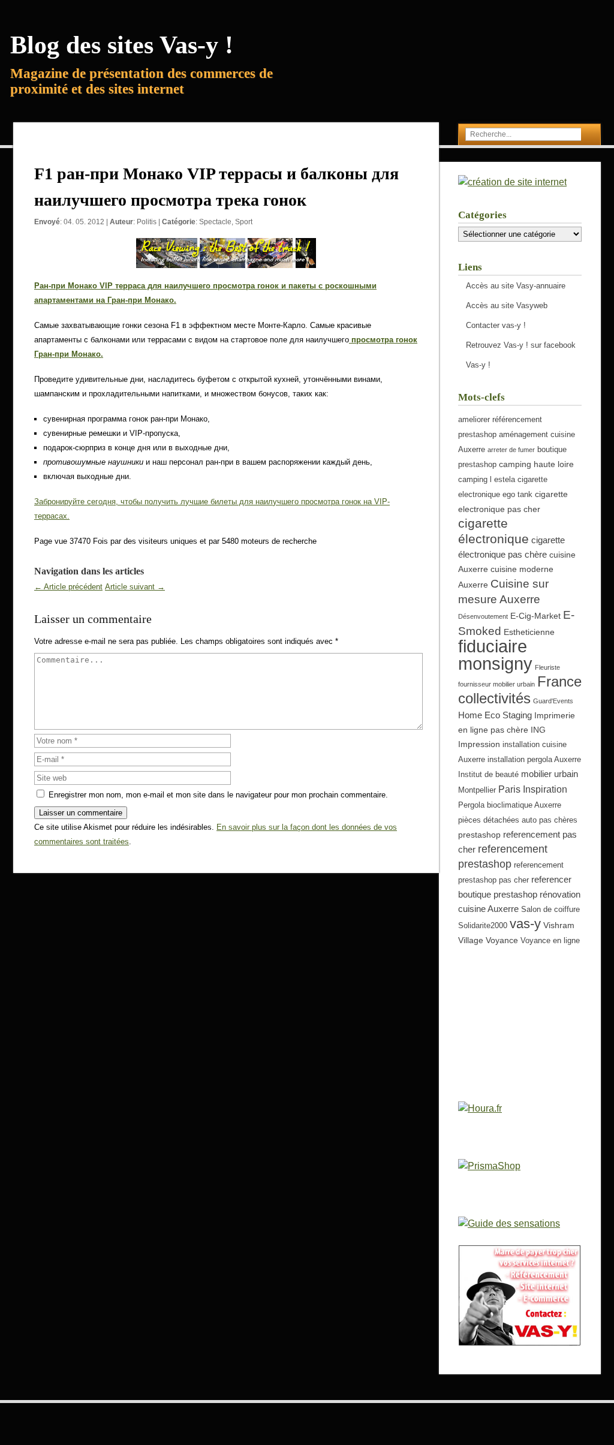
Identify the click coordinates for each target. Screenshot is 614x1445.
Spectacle (215, 222)
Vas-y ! (478, 364)
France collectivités (520, 689)
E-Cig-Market (535, 616)
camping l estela (486, 479)
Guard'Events (553, 701)
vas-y (525, 923)
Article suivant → (135, 586)
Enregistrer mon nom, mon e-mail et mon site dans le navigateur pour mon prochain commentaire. (218, 794)
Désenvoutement (483, 616)
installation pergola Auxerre (534, 759)
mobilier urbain (549, 774)
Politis (146, 222)
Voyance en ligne (550, 941)
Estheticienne (529, 632)
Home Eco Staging (495, 715)
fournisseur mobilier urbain (496, 684)
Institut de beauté (488, 774)
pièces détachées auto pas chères (517, 820)
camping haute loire (536, 464)
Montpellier (477, 790)
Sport (243, 222)
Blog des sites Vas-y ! (121, 45)
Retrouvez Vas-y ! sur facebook (521, 345)
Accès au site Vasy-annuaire (515, 285)
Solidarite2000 (482, 926)
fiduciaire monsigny (495, 654)
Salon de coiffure (550, 909)
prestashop (479, 834)
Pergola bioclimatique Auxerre (509, 805)
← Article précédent (68, 586)
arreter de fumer (511, 449)
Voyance (502, 940)
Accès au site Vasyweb (506, 305)
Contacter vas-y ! (496, 325)
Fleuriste (547, 667)
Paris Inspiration (532, 789)
